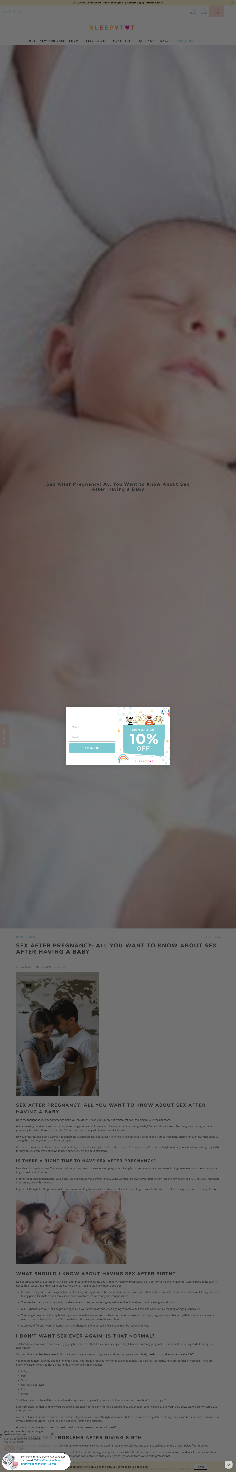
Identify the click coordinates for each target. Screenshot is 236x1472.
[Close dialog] (165, 711)
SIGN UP (92, 748)
